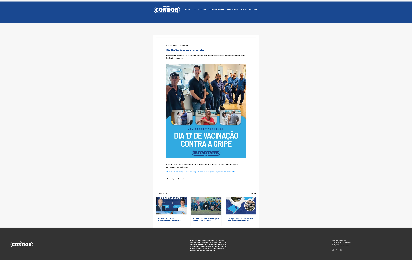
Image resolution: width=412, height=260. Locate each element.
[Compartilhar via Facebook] (167, 179)
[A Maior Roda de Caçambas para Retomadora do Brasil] (206, 205)
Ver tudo (253, 193)
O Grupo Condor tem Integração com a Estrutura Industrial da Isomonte (240, 219)
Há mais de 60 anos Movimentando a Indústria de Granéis (169, 219)
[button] (216, 9)
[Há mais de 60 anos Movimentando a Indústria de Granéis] (171, 205)
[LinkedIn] (340, 249)
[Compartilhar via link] (183, 179)
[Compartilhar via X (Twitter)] (173, 179)
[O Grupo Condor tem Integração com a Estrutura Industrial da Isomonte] (240, 205)
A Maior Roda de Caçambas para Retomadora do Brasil (206, 219)
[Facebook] (337, 249)
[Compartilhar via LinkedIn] (178, 179)
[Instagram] (333, 249)
